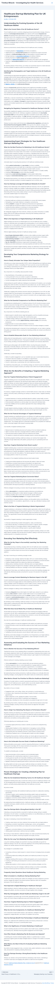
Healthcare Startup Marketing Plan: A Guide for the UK (22, 963)
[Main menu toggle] (52, 2)
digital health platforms (18, 59)
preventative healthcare (23, 56)
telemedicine (20, 51)
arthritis (12, 84)
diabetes (7, 84)
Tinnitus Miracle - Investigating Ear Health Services (22, 3)
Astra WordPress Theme (48, 983)
